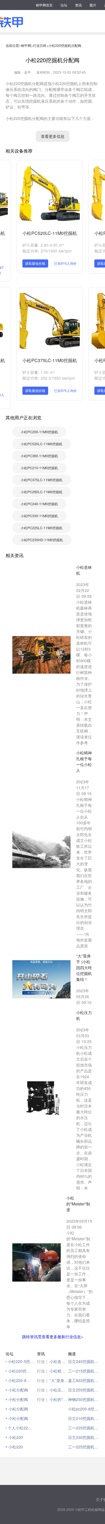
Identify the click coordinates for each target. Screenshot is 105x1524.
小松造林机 (59, 1361)
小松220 (15, 1437)
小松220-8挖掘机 (21, 1380)
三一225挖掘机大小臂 (83, 1447)
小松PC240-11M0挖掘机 (39, 503)
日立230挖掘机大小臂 (83, 1437)
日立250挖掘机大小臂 (83, 1390)
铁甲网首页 (44, 5)
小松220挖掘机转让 (21, 1371)
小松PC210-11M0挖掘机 (39, 467)
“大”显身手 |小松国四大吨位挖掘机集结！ (59, 1380)
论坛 (63, 5)
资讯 (78, 5)
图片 (93, 5)
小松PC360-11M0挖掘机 (39, 455)
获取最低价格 (35, 263)
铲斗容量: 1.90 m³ (38, 372)
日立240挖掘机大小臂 (83, 1361)
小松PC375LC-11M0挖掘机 (49, 360)
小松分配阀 (18, 1390)
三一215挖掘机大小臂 (83, 1371)
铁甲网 (26, 45)
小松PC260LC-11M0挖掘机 (41, 491)
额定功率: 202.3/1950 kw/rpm (48, 378)
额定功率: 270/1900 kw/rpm (47, 251)
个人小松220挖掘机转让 (21, 1428)
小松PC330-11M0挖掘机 (39, 515)
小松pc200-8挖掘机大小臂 (83, 1409)
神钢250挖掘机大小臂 (83, 1399)
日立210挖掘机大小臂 (83, 1418)
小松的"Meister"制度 (59, 1399)
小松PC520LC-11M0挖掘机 (49, 233)
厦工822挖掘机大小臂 (83, 1380)
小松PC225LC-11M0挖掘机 (41, 527)
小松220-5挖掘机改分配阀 (21, 1361)
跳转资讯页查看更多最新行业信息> (52, 1336)
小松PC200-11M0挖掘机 (39, 431)
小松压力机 (59, 1390)
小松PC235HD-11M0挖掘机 (42, 539)
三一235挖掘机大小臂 (83, 1428)
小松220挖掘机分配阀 (64, 45)
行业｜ (43, 1361)
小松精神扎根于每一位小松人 (59, 1371)
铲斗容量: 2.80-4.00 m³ (43, 245)
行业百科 (39, 45)
